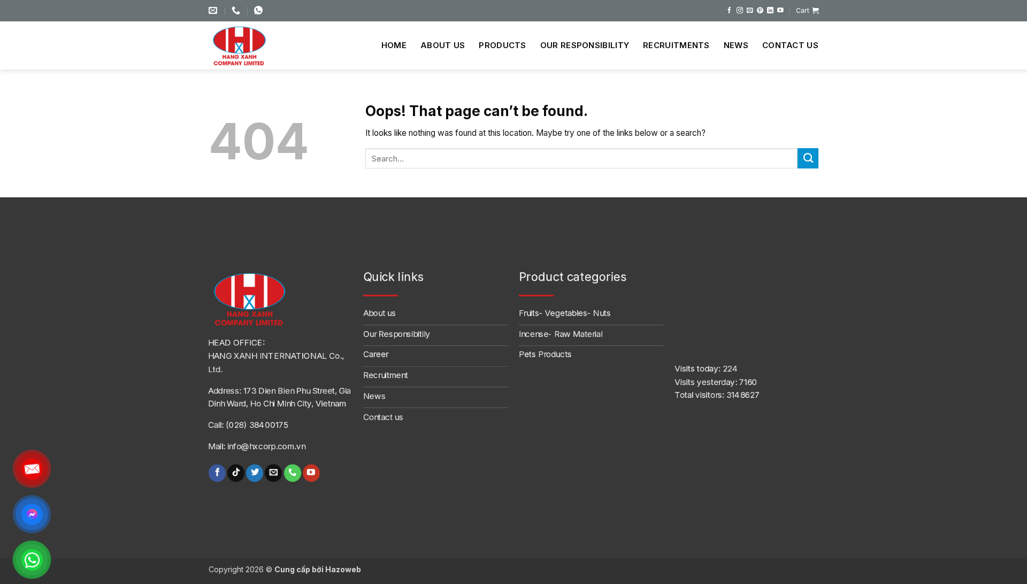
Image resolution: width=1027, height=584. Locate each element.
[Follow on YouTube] (780, 10)
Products (502, 45)
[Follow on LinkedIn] (770, 10)
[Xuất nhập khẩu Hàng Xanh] (249, 45)
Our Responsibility (584, 45)
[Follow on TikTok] (235, 473)
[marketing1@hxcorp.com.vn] (214, 10)
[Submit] (808, 158)
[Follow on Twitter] (254, 473)
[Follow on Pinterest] (760, 10)
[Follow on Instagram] (740, 10)
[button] (807, 11)
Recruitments (676, 45)
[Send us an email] (750, 10)
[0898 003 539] (259, 10)
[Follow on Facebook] (729, 10)
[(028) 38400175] (237, 10)
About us (442, 45)
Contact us (790, 45)
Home (394, 45)
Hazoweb (343, 569)
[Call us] (292, 473)
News (736, 45)
